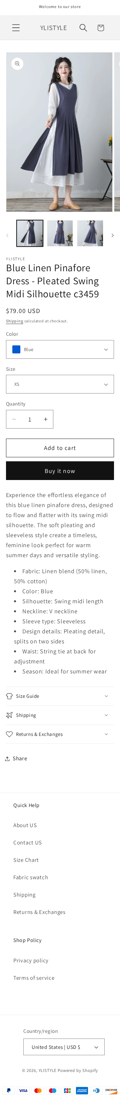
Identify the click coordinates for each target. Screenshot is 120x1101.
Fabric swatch (30, 877)
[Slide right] (112, 235)
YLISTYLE (48, 1070)
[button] (16, 28)
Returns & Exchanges (39, 912)
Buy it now (60, 471)
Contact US (27, 842)
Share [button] (20, 758)
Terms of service (34, 977)
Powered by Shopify (78, 1070)
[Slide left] (7, 235)
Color (12, 333)
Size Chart (26, 859)
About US (25, 825)
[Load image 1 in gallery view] (30, 233)
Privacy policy (31, 960)
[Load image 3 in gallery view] (90, 233)
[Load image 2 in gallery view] (60, 233)
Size (11, 368)
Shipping (14, 320)
